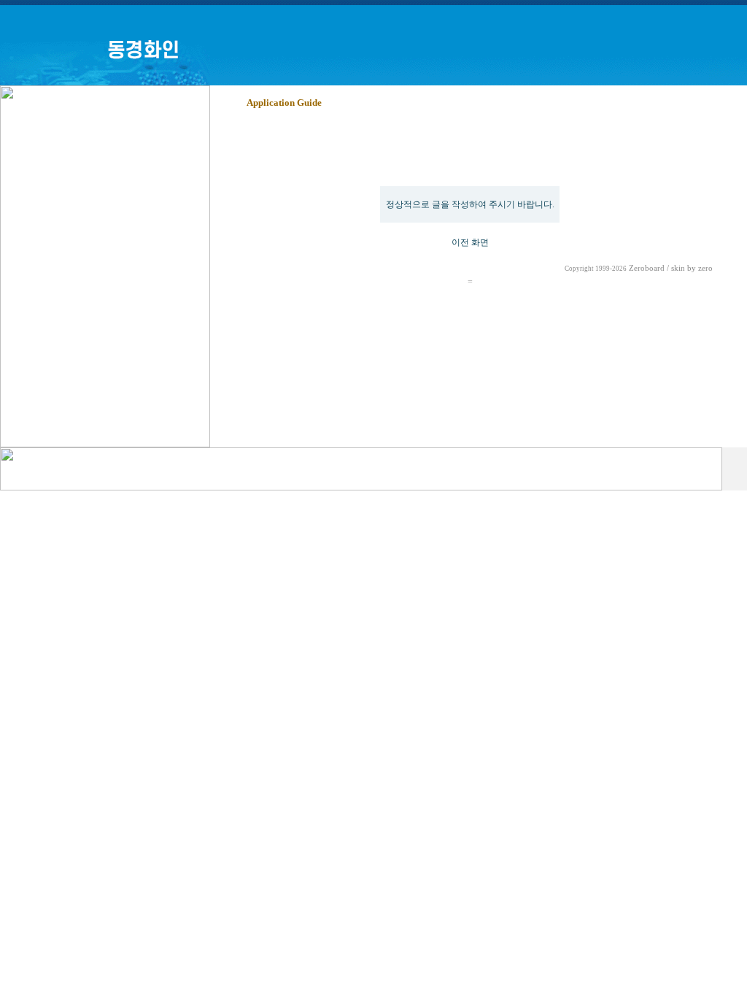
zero (705, 268)
